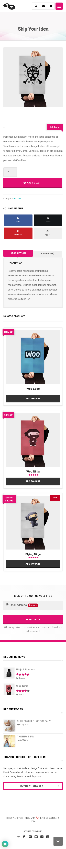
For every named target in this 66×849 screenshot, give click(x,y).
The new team (26, 736)
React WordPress (14, 818)
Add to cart (34, 182)
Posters (17, 198)
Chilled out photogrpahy (34, 721)
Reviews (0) (47, 253)
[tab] (18, 253)
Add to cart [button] (33, 398)
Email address (23, 605)
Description (18, 253)
